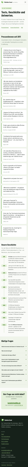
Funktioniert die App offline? (9, 355)
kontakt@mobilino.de (14, 403)
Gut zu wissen (4, 441)
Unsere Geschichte (14, 27)
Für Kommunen (5, 439)
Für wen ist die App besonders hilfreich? (12, 365)
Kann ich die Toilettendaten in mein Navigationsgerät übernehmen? (10, 360)
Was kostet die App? (7, 350)
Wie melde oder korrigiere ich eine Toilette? (12, 370)
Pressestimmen (5, 27)
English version (5, 443)
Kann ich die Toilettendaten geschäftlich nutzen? (12, 381)
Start (2, 434)
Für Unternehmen (5, 436)
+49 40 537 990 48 (18, 405)
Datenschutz (9, 465)
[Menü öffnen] (25, 2)
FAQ (22, 27)
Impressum (3, 465)
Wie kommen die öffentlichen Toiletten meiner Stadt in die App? (13, 375)
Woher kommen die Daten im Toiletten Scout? (13, 346)
